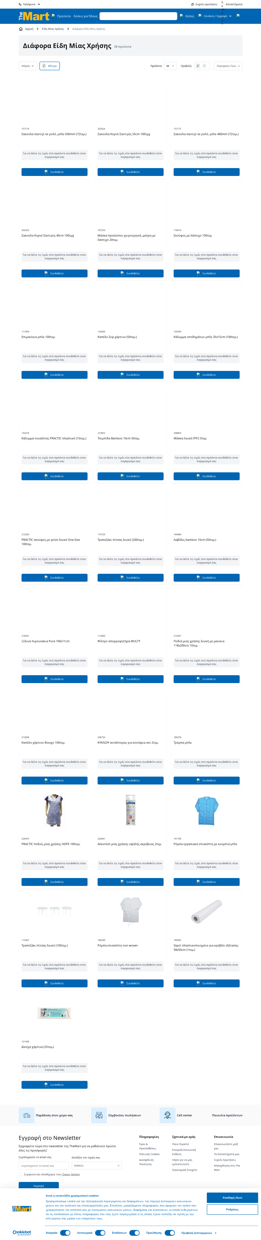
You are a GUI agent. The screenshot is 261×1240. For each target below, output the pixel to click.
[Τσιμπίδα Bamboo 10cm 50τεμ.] (130, 404)
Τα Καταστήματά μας (226, 1154)
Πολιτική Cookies (149, 1154)
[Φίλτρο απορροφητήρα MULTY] (130, 607)
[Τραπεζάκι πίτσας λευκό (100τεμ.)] (54, 912)
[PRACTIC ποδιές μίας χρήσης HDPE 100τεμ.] (54, 810)
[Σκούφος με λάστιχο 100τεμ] (206, 202)
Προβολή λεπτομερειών (197, 1232)
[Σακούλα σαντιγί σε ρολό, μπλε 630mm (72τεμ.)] (54, 100)
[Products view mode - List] (205, 66)
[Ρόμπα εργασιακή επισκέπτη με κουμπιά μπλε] (206, 810)
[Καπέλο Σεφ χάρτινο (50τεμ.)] (130, 303)
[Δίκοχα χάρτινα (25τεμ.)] (54, 1013)
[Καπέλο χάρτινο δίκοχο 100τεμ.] (54, 709)
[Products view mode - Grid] (199, 66)
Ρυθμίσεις (232, 1209)
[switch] (100, 1233)
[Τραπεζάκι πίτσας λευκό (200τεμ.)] (130, 506)
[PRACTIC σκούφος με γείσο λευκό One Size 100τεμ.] (54, 506)
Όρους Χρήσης (71, 1174)
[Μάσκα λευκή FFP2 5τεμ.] (206, 404)
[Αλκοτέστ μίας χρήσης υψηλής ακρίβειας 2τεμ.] (130, 810)
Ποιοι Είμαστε (180, 1144)
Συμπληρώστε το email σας (35, 1157)
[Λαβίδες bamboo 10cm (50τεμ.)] (206, 506)
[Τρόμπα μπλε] (206, 709)
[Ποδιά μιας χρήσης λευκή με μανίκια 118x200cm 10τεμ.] (206, 607)
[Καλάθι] (239, 16)
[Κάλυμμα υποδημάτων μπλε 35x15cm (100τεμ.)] (206, 303)
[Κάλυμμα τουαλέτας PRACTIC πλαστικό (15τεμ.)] (54, 404)
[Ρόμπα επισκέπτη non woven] (130, 912)
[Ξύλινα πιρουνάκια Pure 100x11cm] (54, 607)
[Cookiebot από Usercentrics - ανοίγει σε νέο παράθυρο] (21, 1233)
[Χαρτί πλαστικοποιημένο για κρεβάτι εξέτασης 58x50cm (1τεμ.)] (206, 912)
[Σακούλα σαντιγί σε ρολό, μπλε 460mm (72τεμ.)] (206, 100)
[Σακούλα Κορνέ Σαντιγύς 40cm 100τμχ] (54, 202)
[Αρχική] (34, 16)
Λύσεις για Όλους (86, 16)
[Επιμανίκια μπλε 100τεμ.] (54, 303)
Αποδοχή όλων (232, 1197)
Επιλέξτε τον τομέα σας (86, 1157)
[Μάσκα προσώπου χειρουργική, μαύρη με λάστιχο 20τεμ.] (130, 202)
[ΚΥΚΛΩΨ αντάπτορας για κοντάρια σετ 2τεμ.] (130, 709)
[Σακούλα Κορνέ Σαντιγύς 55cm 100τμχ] (130, 100)
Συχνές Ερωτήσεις (225, 1160)
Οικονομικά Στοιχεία (184, 1170)
